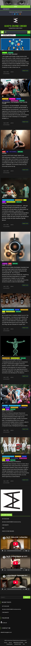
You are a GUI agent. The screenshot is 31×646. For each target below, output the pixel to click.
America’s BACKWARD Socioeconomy (11, 522)
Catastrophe (9, 644)
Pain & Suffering (6, 100)
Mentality (19, 98)
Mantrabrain (23, 640)
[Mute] (26, 550)
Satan (4, 201)
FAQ (24, 644)
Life (7, 151)
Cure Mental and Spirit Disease (12, 360)
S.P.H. (25, 200)
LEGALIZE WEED (17, 644)
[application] (15, 544)
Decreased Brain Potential (8, 200)
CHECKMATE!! (5, 525)
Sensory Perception (11, 201)
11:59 (4, 10)
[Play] (2, 550)
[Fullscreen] (28, 550)
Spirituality (10, 52)
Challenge (5, 263)
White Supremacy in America (11, 462)
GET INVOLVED (5, 519)
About (10, 642)
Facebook (4, 622)
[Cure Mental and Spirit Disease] (15, 346)
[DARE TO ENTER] (15, 246)
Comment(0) (6, 73)
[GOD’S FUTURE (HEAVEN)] (15, 44)
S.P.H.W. (4, 203)
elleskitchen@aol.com (6, 632)
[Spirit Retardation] (15, 393)
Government (5, 98)
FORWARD (5, 52)
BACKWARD (5, 405)
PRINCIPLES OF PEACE (18, 642)
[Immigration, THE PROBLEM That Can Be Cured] (15, 87)
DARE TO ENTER (7, 265)
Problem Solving (14, 100)
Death (4, 151)
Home (5, 642)
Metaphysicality (18, 200)
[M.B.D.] (15, 300)
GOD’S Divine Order (15, 26)
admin (12, 72)
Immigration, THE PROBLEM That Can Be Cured (14, 102)
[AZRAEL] (15, 139)
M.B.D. (3, 313)
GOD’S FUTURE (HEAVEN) (9, 54)
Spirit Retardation (7, 411)
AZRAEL (4, 153)
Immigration (12, 98)
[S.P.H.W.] (15, 188)
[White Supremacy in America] (15, 445)
